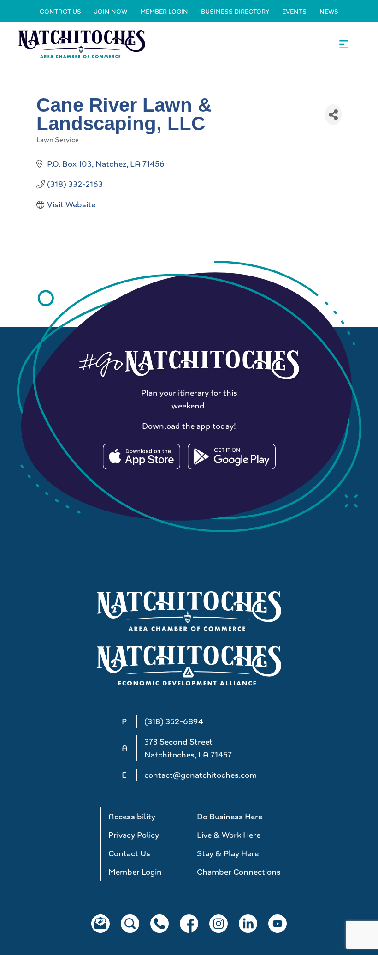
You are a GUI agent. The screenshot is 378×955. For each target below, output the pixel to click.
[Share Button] (333, 114)
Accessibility (131, 816)
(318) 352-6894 (173, 721)
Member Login (164, 11)
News (328, 11)
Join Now (110, 11)
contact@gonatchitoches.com (200, 775)
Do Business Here (229, 816)
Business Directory (235, 11)
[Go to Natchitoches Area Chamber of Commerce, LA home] (81, 44)
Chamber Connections (237, 871)
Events (294, 11)
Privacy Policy (133, 835)
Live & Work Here (228, 835)
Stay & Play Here (228, 853)
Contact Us (60, 11)
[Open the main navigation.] (343, 44)
